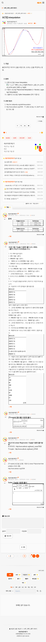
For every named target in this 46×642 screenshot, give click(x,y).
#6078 (32, 439)
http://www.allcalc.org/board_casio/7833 (29, 446)
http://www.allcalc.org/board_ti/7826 (26, 449)
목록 (23, 547)
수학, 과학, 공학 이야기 (10, 8)
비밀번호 (24, 531)
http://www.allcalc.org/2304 (14, 107)
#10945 (21, 460)
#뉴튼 (29, 138)
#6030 (33, 244)
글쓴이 (4, 531)
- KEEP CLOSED (41, 570)
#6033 (33, 414)
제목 (16, 587)
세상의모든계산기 (12, 22)
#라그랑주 (22, 138)
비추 (35, 587)
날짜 (19, 587)
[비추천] (42, 133)
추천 (32, 587)
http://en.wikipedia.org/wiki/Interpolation (18, 104)
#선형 (14, 138)
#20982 (33, 479)
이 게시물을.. (40, 121)
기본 (12, 587)
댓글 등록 (9, 536)
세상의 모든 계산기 (16, 629)
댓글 (10, 236)
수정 (23, 587)
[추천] (4, 133)
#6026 (33, 215)
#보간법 (8, 138)
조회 (26, 587)
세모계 (39, 3)
